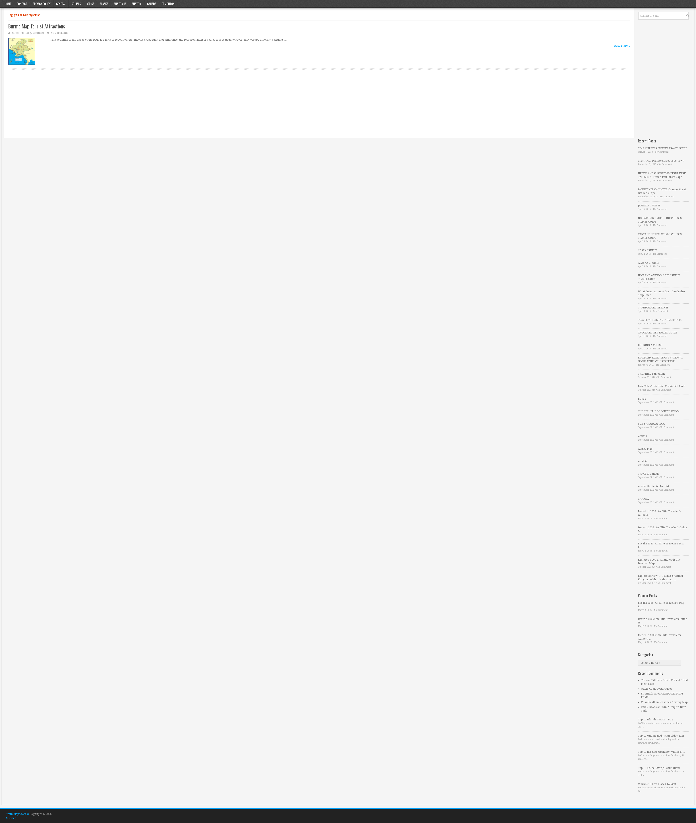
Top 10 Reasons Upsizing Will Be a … (661, 751)
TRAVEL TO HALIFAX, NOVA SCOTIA (660, 320)
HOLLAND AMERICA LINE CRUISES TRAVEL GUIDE (659, 277)
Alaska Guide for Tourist (653, 486)
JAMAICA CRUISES (649, 205)
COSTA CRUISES (647, 250)
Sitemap (11, 818)
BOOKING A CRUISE (650, 345)
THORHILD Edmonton (651, 373)
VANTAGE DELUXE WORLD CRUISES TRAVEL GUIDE (660, 236)
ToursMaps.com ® (17, 813)
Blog (28, 32)
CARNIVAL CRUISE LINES (653, 307)
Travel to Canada (648, 473)
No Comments (59, 32)
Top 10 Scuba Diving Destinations (659, 767)
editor (15, 32)
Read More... (622, 45)
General (61, 4)
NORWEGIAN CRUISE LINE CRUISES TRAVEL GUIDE (660, 220)
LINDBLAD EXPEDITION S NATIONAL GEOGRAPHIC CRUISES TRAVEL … (660, 359)
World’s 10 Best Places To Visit (657, 784)
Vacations (38, 32)
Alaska (104, 4)
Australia (120, 4)
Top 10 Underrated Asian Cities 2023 (661, 735)
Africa (90, 4)
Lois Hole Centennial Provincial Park (661, 386)
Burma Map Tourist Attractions (36, 26)
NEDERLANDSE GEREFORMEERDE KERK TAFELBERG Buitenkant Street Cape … (662, 175)
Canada (151, 4)
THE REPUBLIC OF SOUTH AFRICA (659, 411)
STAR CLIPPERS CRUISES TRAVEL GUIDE (662, 148)
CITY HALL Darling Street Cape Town (661, 160)
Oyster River (664, 688)
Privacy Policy (42, 4)
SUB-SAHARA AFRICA (651, 423)
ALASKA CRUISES (648, 262)
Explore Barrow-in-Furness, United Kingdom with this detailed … (660, 577)
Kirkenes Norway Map (674, 702)
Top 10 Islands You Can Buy (655, 719)
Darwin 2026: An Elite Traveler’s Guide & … (662, 529)
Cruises (76, 4)
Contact (22, 4)
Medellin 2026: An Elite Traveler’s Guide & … (659, 513)
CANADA (643, 498)
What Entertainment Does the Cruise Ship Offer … (661, 293)
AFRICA (642, 436)
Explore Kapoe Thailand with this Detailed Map (659, 561)
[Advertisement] (117, 108)
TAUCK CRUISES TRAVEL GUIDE (657, 332)
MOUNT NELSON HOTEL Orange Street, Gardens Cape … (662, 191)
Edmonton (168, 4)
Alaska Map (645, 448)
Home (8, 4)
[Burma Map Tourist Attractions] (21, 51)
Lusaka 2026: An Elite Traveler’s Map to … (661, 545)
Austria (137, 4)
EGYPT (642, 398)
